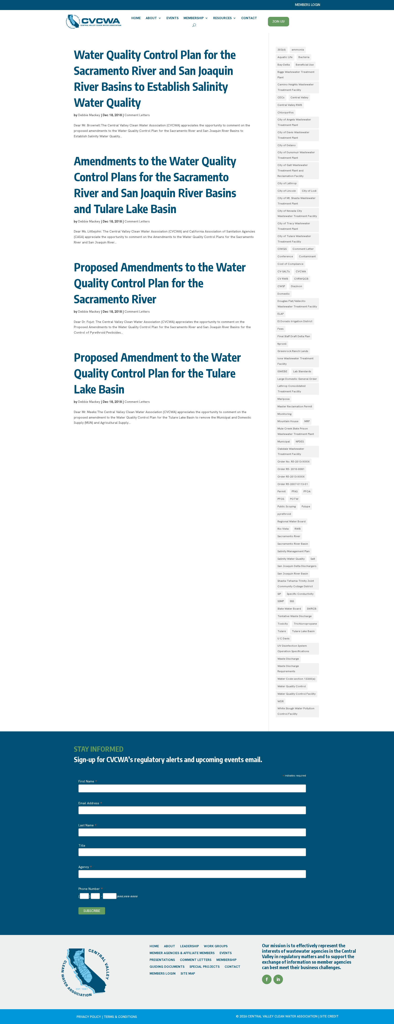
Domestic (283, 294)
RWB (298, 529)
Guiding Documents (167, 967)
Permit (281, 491)
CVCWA (301, 271)
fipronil (281, 344)
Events (172, 18)
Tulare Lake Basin (303, 631)
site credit (329, 1016)
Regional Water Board (291, 521)
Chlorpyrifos (285, 112)
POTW (294, 499)
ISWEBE (282, 371)
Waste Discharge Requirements (288, 668)
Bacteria (303, 57)
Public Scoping (286, 506)
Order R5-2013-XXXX (291, 476)
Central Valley (299, 97)
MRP (307, 421)
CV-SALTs (283, 271)
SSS (292, 601)
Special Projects (204, 967)
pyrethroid (284, 514)
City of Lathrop (287, 183)
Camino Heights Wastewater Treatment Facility (295, 87)
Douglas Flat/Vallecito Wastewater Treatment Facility (297, 303)
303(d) (281, 49)
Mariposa (283, 399)
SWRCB (311, 608)
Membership (194, 18)
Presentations (162, 960)
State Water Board (289, 608)
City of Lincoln (286, 191)
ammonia (298, 49)
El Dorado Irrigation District (294, 321)
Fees (280, 329)
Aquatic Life (285, 57)
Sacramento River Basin (292, 544)
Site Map (188, 973)
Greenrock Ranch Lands (292, 351)
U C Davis (283, 638)
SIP (279, 594)
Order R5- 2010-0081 (290, 469)
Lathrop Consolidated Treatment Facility (291, 388)
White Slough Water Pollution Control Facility (295, 711)
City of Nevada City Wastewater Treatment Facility (297, 213)
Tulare (281, 631)
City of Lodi (309, 191)
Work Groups (216, 946)
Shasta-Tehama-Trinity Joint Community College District (295, 583)
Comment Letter (303, 249)
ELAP (280, 314)
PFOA (307, 491)
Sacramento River (288, 536)
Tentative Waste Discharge (294, 616)
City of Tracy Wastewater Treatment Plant (293, 226)
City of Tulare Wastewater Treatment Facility (294, 238)
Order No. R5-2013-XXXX (293, 461)
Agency (85, 866)
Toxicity (282, 624)
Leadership (189, 946)
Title (81, 845)
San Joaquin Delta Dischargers (296, 566)
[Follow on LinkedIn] (278, 979)
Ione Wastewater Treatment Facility (295, 361)
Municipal (283, 441)
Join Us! (278, 21)
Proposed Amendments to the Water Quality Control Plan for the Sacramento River (160, 283)
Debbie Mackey (89, 115)
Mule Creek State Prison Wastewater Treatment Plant (295, 431)
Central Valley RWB (289, 105)
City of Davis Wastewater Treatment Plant (293, 135)
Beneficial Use (305, 64)
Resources (222, 18)
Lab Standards (302, 371)
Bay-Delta (283, 64)
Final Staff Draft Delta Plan (293, 336)
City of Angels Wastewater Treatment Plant (294, 122)
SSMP (280, 601)
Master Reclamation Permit (294, 406)
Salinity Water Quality (291, 559)
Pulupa (306, 506)
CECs (281, 97)
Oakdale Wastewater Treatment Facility (290, 451)
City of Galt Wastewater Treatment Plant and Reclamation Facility (292, 170)
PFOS (280, 499)
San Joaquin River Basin (292, 573)
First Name (87, 781)
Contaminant (307, 256)
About (151, 18)
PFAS (295, 491)
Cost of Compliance (290, 264)
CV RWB (282, 279)
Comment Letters (137, 115)
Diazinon (296, 286)
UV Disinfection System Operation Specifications (293, 648)
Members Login (163, 973)
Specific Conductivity (300, 594)
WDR (280, 701)
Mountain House (287, 421)
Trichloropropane (305, 624)
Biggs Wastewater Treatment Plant (295, 74)
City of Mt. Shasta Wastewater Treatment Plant (296, 200)
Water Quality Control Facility (296, 694)
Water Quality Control (291, 686)
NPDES (300, 441)
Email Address (90, 803)
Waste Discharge (288, 659)
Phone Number (90, 888)
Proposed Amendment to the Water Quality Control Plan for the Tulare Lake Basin (157, 373)
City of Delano (286, 145)
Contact (249, 18)
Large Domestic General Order (297, 379)
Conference (285, 256)
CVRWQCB (301, 279)
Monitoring (284, 414)
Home (136, 18)
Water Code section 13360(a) (296, 679)
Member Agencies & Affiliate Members (182, 953)
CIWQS (282, 249)
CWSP (281, 286)
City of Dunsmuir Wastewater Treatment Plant (296, 155)
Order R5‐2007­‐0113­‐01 (292, 484)
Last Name (87, 825)
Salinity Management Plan (293, 551)
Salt (313, 559)
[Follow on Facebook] (267, 979)
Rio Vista (283, 529)
